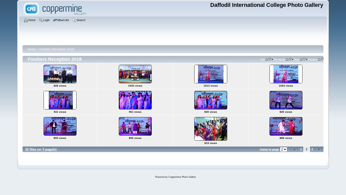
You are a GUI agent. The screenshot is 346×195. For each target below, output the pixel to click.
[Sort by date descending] (304, 59)
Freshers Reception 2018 (56, 49)
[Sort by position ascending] (319, 59)
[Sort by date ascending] (301, 59)
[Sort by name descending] (290, 59)
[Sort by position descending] (322, 59)
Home (32, 49)
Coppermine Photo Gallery (182, 177)
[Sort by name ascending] (287, 59)
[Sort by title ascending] (267, 59)
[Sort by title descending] (270, 59)
